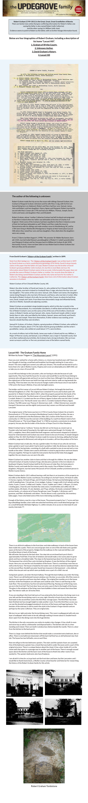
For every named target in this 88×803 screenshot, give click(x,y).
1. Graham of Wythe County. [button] (44, 44)
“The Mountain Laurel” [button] (42, 355)
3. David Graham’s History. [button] (44, 51)
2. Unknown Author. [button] (44, 48)
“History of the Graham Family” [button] (39, 256)
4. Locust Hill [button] (44, 55)
